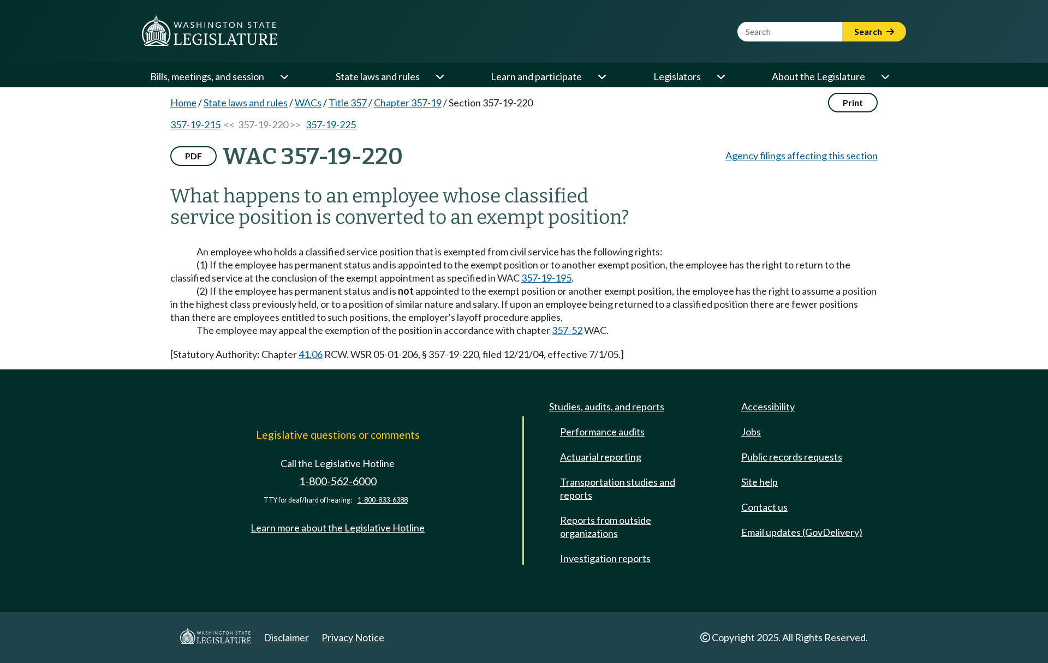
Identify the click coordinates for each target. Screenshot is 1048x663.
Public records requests (791, 457)
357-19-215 (195, 124)
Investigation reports (605, 558)
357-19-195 (546, 278)
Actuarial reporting (600, 457)
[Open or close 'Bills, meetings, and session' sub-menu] (283, 76)
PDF (193, 156)
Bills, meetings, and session (207, 76)
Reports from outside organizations (605, 526)
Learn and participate (536, 76)
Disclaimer (286, 637)
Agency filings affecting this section (801, 156)
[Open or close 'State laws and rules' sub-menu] (439, 76)
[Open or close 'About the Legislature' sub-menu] (884, 76)
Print (853, 102)
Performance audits (602, 432)
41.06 (311, 354)
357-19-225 (331, 124)
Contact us (764, 507)
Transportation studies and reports (617, 488)
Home (183, 103)
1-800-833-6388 (383, 500)
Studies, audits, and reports (606, 407)
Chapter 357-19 (408, 103)
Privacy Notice (352, 637)
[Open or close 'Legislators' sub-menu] (720, 76)
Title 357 (348, 103)
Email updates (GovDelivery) (801, 532)
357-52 (567, 330)
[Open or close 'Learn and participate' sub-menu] (601, 76)
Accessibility (768, 407)
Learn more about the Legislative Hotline (338, 528)
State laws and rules (378, 76)
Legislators (677, 76)
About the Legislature (818, 76)
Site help (759, 482)
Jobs (751, 432)
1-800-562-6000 (338, 481)
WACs (308, 103)
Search (869, 31)
